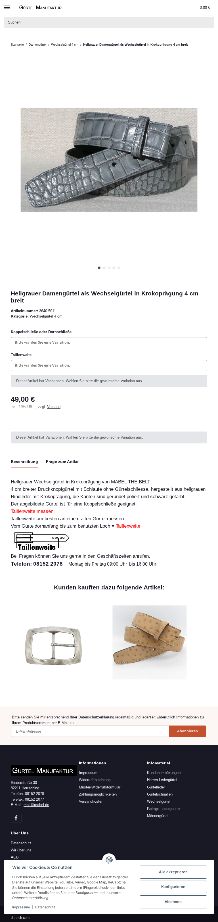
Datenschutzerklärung (96, 717)
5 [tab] (119, 268)
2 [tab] (104, 268)
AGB (15, 857)
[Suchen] (208, 22)
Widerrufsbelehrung (94, 780)
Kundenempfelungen (164, 773)
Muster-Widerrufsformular (99, 787)
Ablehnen (173, 901)
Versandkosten (91, 801)
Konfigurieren (173, 886)
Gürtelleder (156, 787)
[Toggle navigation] (7, 5)
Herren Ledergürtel (162, 780)
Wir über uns (21, 850)
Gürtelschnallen (160, 794)
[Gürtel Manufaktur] (41, 7)
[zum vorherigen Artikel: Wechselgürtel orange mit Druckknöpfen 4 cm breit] (201, 50)
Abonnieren (187, 730)
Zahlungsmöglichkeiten (98, 794)
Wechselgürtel (158, 801)
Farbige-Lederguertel (164, 809)
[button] (183, 7)
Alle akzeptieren (173, 872)
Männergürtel (157, 816)
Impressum (88, 773)
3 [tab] (109, 268)
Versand (53, 407)
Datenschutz (21, 843)
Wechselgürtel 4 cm (46, 316)
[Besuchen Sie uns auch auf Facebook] (16, 818)
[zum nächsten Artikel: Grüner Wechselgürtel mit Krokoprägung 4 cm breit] (201, 39)
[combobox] (109, 342)
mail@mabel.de (36, 805)
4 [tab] (114, 268)
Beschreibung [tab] (24, 461)
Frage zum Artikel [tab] (62, 461)
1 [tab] (99, 268)
